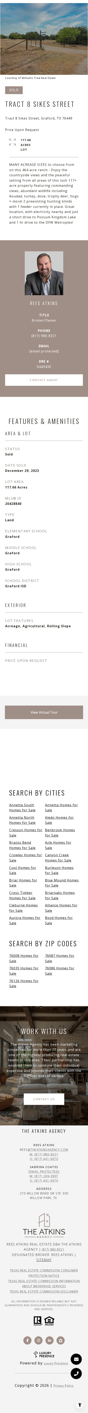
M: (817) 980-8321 (44, 1154)
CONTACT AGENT (44, 380)
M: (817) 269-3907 (44, 1176)
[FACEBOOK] (27, 1340)
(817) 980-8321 (44, 336)
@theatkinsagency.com (48, 1150)
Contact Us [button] (44, 1099)
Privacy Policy (63, 1386)
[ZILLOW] (60, 1340)
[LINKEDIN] (49, 1340)
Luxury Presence (56, 1363)
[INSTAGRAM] (38, 1340)
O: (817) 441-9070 (44, 1159)
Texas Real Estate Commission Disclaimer (44, 1291)
